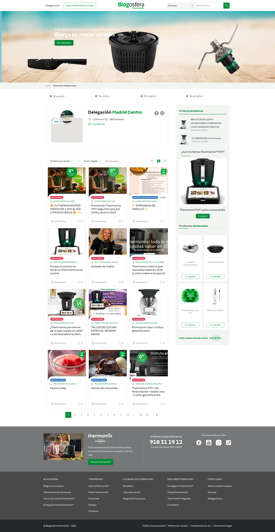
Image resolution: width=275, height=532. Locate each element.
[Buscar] (226, 6)
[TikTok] (228, 442)
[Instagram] (218, 442)
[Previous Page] (59, 415)
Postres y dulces (58, 380)
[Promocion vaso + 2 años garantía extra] (149, 305)
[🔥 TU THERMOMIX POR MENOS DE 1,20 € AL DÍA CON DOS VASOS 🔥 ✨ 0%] (67, 183)
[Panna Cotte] (67, 366)
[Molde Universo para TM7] (190, 296)
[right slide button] (56, 63)
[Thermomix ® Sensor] (215, 296)
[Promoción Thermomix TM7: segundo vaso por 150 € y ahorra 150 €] (108, 183)
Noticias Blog (56, 197)
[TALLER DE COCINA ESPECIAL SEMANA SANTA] (108, 305)
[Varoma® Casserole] (215, 247)
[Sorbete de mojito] (108, 244)
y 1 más (163, 197)
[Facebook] (199, 442)
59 (147, 414)
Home (48, 86)
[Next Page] (157, 415)
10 (127, 414)
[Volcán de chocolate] (108, 366)
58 (141, 414)
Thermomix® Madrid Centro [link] (64, 86)
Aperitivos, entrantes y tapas (145, 197)
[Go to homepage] (131, 5)
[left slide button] (48, 63)
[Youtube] (209, 442)
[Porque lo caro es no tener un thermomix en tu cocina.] (67, 244)
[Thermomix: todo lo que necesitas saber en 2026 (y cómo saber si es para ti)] (149, 244)
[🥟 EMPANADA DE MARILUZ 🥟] (149, 183)
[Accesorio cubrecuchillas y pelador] (190, 247)
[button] (181, 6)
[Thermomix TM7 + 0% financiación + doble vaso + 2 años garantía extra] (149, 366)
